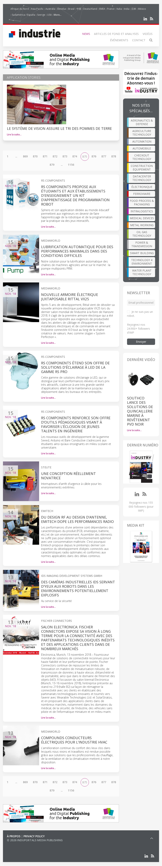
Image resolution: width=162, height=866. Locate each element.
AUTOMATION (141, 141)
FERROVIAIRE (141, 194)
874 (74, 156)
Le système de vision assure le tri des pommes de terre (59, 128)
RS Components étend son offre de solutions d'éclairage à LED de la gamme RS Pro (75, 367)
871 (45, 156)
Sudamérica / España (23, 14)
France (111, 9)
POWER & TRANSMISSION (141, 244)
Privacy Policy (34, 836)
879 (52, 165)
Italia (119, 9)
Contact (138, 40)
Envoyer (141, 342)
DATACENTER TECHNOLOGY (141, 178)
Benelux (61, 9)
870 (35, 156)
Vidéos (148, 34)
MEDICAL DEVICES (142, 218)
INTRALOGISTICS (142, 211)
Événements (119, 40)
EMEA (102, 9)
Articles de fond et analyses (116, 34)
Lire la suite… (14, 134)
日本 (133, 9)
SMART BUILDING (142, 253)
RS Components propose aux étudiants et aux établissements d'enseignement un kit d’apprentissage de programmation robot (75, 195)
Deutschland (90, 9)
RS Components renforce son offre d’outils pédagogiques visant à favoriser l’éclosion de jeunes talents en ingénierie (75, 424)
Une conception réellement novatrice (68, 475)
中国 (78, 9)
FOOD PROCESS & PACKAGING (142, 202)
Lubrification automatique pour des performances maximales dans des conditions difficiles (77, 251)
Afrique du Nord (19, 9)
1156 (71, 165)
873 (64, 156)
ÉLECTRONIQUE (141, 187)
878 (113, 156)
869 (25, 156)
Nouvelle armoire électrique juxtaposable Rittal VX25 (69, 296)
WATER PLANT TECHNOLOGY (142, 272)
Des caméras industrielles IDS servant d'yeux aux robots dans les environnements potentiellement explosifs (78, 588)
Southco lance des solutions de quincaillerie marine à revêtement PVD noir (140, 411)
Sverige (41, 14)
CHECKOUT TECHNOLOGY (141, 157)
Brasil (71, 9)
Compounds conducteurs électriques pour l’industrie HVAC (74, 739)
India (126, 9)
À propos (13, 836)
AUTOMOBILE (142, 148)
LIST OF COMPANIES (20, 844)
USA (49, 14)
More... (57, 14)
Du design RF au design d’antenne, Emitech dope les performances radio (77, 519)
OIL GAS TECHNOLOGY (141, 233)
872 (55, 156)
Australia (50, 9)
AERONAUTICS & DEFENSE (142, 122)
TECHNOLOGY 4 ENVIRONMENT (141, 261)
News (86, 34)
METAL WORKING (142, 225)
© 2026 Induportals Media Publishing (35, 840)
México (142, 9)
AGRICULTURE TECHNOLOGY (141, 132)
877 (103, 156)
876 (93, 156)
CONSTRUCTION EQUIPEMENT (142, 167)
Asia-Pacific (37, 9)
